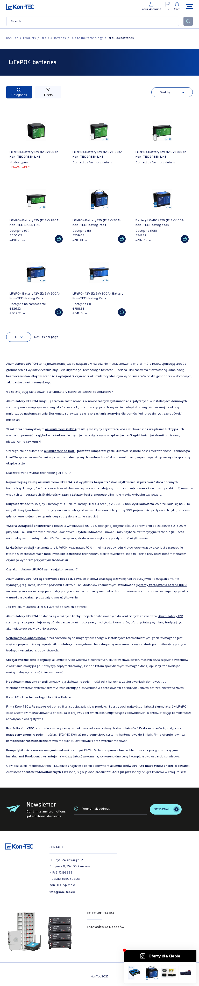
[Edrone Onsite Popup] (99, 493)
